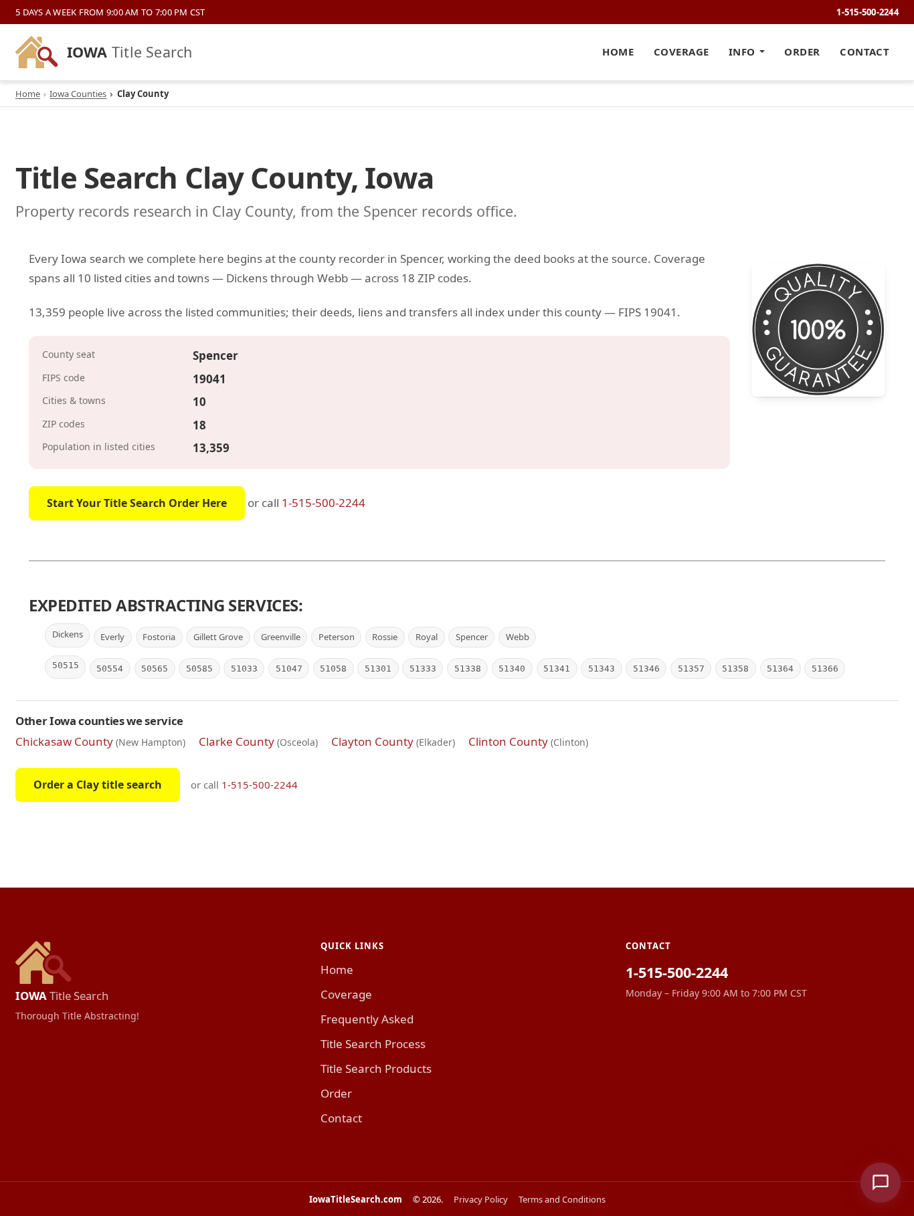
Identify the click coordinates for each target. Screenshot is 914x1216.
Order (802, 51)
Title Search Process (373, 1043)
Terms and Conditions (562, 1199)
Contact (864, 51)
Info (742, 51)
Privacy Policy (481, 1199)
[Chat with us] (880, 1182)
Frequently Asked (367, 1019)
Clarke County (236, 741)
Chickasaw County (64, 741)
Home (618, 51)
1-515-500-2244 (867, 12)
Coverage (681, 51)
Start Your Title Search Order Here (137, 503)
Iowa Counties (78, 94)
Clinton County (508, 741)
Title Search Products (376, 1068)
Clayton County (372, 741)
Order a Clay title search (97, 784)
